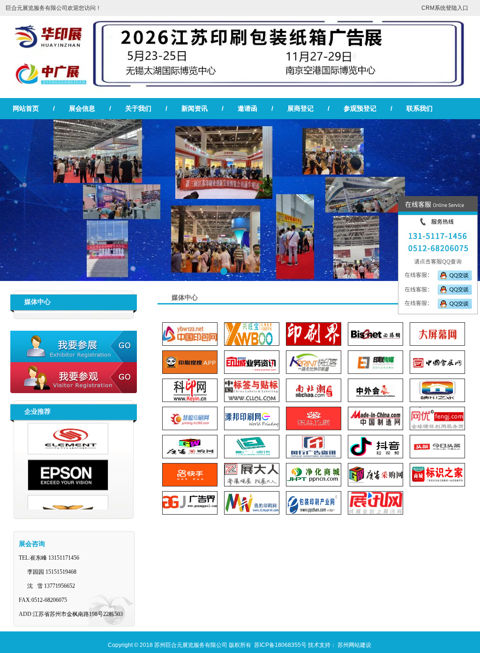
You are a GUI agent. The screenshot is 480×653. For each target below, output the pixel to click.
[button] (223, 271)
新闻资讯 (194, 108)
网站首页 (26, 108)
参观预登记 (360, 108)
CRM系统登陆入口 (444, 8)
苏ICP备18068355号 (280, 645)
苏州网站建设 (354, 645)
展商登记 (300, 108)
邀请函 (247, 108)
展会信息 (82, 108)
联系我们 (419, 108)
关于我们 (138, 108)
